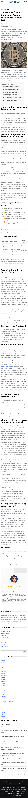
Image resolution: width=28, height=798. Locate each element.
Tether (2, 199)
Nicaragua (3, 681)
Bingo (2, 710)
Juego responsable (16, 795)
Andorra (3, 660)
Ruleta (2, 705)
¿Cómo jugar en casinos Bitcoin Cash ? (11, 102)
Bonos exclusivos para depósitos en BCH (13, 97)
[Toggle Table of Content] (20, 84)
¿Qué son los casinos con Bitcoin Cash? (11, 86)
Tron (11, 261)
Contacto (3, 793)
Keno (2, 714)
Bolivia (2, 664)
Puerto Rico (3, 691)
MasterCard (14, 437)
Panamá (3, 683)
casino (14, 29)
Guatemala (3, 677)
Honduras (3, 679)
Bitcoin (21, 74)
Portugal (3, 689)
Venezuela (3, 696)
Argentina (3, 662)
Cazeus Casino (4, 646)
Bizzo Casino (4, 639)
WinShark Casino (5, 633)
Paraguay (3, 685)
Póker (2, 707)
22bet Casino (4, 641)
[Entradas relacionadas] (20, 570)
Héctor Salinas (14, 586)
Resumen (5, 103)
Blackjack (3, 712)
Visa (18, 437)
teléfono (4, 471)
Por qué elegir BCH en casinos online (12, 89)
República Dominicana (6, 692)
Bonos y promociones (7, 95)
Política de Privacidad (8, 791)
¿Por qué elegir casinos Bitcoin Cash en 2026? (12, 88)
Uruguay (3, 694)
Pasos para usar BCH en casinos (11, 100)
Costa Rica (3, 671)
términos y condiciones (6, 366)
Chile (2, 668)
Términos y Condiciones (20, 789)
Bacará (2, 708)
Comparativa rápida (8, 91)
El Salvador (3, 675)
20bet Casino (4, 635)
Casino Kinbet (4, 644)
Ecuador (3, 673)
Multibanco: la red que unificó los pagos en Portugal (13, 774)
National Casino (4, 643)
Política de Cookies (20, 791)
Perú (2, 687)
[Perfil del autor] (7, 570)
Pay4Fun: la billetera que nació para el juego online (13, 759)
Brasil (2, 666)
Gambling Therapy (20, 787)
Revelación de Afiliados (7, 789)
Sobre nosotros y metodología (14, 793)
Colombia (3, 669)
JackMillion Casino (5, 631)
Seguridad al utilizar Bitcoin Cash (10, 92)
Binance (18, 429)
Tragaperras (4, 716)
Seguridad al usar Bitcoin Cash (11, 94)
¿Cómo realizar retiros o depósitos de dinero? (12, 99)
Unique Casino (4, 637)
